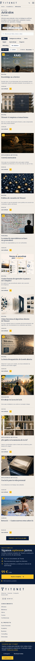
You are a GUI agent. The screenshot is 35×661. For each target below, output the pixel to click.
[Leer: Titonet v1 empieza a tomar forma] (17, 103)
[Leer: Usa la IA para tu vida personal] (17, 466)
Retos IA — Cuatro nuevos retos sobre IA (17, 521)
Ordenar (22, 49)
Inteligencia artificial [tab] (15, 38)
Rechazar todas (18, 653)
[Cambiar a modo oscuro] (29, 2)
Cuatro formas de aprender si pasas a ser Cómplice (15, 280)
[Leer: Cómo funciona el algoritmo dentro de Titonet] (17, 304)
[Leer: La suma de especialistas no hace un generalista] (17, 224)
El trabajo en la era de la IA (11, 400)
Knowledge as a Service (10, 77)
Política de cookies (12, 650)
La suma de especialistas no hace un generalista (14, 239)
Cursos (3, 615)
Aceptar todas (7, 658)
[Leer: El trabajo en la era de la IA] (17, 385)
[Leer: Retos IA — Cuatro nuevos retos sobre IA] (17, 506)
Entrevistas (4, 636)
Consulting (4, 634)
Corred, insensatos (8, 158)
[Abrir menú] (33, 3)
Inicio (2, 6)
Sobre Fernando (6, 625)
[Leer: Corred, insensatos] (17, 143)
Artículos (3, 606)
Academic (4, 628)
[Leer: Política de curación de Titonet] (17, 183)
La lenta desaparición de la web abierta (16, 359)
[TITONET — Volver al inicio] (9, 3)
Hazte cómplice (16, 576)
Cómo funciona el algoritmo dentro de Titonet (15, 320)
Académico (9, 6)
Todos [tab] (4, 38)
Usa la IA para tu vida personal (13, 480)
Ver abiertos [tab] (15, 45)
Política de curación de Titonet (13, 198)
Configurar (6, 653)
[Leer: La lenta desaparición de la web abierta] (17, 345)
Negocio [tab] (21, 42)
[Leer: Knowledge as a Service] (17, 62)
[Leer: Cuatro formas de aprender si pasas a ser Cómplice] (17, 264)
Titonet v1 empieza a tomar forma (14, 117)
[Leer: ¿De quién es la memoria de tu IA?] (17, 425)
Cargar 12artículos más (17, 538)
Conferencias (5, 618)
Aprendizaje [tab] (12, 42)
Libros (3, 612)
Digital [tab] (4, 42)
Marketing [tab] (5, 45)
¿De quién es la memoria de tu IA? (14, 440)
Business (3, 631)
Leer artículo (4, 88)
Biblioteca (4, 609)
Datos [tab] (26, 38)
